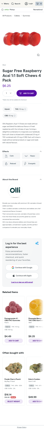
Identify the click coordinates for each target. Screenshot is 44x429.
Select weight (13, 401)
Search (17, 4)
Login (31, 3)
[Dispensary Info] (2, 10)
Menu (6, 4)
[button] (22, 151)
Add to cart (14, 341)
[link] (7, 109)
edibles (17, 16)
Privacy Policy (21, 427)
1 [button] (6, 93)
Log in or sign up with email (22, 282)
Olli (4, 65)
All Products (6, 16)
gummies (26, 16)
